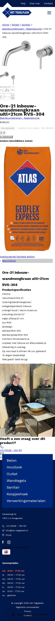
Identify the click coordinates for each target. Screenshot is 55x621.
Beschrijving (9, 260)
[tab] (27, 261)
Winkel (15, 24)
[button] (30, 614)
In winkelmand (6, 137)
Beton (12, 460)
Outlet (12, 474)
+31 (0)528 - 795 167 (11, 450)
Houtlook (14, 467)
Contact (48, 3)
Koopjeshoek (17, 494)
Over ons (35, 3)
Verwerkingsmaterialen (26, 501)
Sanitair (26, 24)
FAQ (23, 3)
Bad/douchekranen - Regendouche (22, 28)
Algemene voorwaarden (27, 607)
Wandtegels (16, 481)
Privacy (27, 611)
